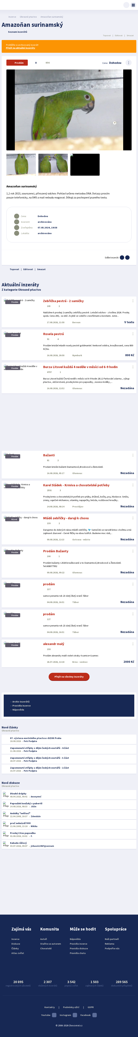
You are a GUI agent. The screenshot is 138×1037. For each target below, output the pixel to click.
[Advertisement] (69, 422)
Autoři (43, 939)
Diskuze (15, 943)
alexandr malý (53, 644)
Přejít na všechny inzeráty (69, 676)
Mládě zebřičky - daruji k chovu (66, 518)
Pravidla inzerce (21, 705)
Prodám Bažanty (55, 551)
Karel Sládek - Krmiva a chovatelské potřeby (76, 485)
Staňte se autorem (50, 943)
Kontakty (49, 1007)
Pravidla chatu (78, 953)
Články (15, 948)
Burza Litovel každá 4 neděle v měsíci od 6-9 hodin (80, 367)
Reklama (109, 943)
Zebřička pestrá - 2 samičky (63, 301)
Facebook (85, 1015)
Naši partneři (112, 939)
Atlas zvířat (17, 953)
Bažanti (49, 455)
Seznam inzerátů (17, 31)
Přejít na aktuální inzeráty (20, 47)
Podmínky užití (71, 1007)
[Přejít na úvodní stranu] (3, 16)
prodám (49, 584)
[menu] (133, 5)
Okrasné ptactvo (28, 16)
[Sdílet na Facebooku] (122, 257)
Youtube (45, 1015)
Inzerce (12, 16)
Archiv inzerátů (20, 701)
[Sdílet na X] (127, 257)
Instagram (65, 1015)
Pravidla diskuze (79, 948)
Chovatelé (45, 948)
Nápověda (18, 709)
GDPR (91, 1007)
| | (118, 35)
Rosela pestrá (53, 334)
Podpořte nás (112, 948)
